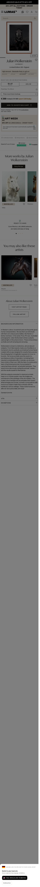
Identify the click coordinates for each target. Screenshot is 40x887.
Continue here (7, 883)
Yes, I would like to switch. (16, 877)
